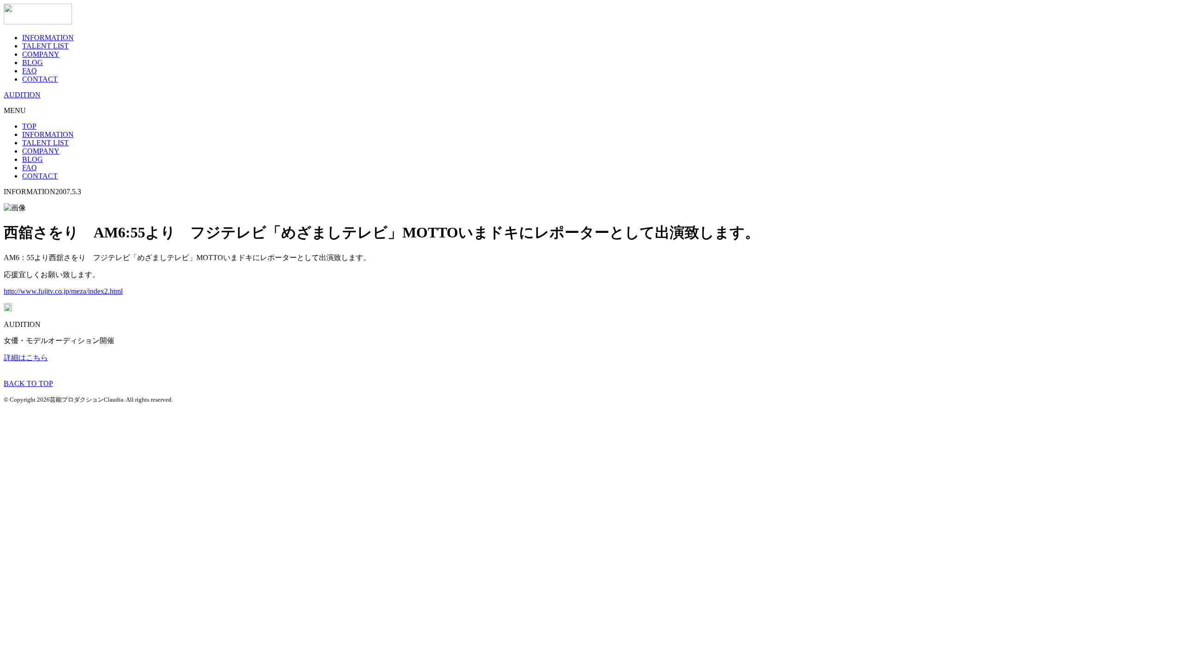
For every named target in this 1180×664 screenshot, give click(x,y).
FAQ (29, 71)
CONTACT (40, 79)
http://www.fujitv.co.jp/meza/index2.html (63, 291)
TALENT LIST (45, 46)
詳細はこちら (26, 358)
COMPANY (40, 54)
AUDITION (22, 95)
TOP (29, 126)
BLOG (32, 62)
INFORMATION (48, 38)
